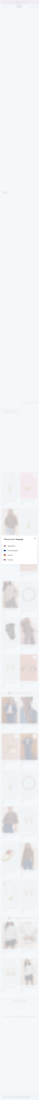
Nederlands (11, 546)
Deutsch (10, 555)
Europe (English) (13, 551)
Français (10, 560)
